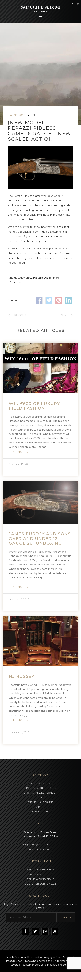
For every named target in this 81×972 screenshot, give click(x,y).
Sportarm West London (40, 792)
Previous (19, 315)
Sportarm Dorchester (40, 788)
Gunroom (40, 797)
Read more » (19, 452)
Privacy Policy (40, 874)
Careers (40, 807)
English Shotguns (40, 802)
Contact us (40, 811)
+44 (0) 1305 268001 (40, 849)
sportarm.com (40, 783)
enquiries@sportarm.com (40, 844)
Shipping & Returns (40, 869)
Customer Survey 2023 (40, 883)
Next (64, 315)
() (73, 3)
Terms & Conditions (40, 879)
